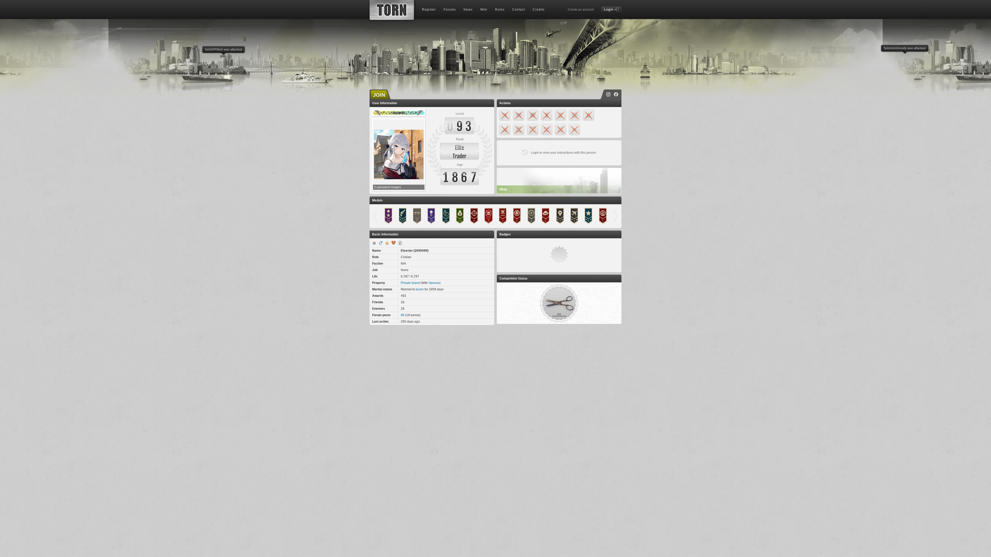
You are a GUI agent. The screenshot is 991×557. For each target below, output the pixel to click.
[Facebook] (616, 94)
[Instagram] (608, 94)
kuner (420, 289)
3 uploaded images (387, 187)
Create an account (581, 9)
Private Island (410, 283)
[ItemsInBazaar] (400, 243)
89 (402, 315)
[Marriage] (393, 243)
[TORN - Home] (392, 10)
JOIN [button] (379, 95)
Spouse (434, 283)
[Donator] (387, 243)
